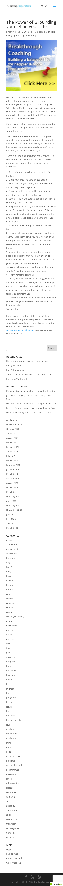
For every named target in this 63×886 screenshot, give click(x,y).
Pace (8, 751)
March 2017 (12, 460)
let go (9, 706)
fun (8, 648)
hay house (11, 670)
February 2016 (13, 465)
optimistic (11, 747)
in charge (11, 688)
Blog (8, 562)
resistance (11, 792)
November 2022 (14, 424)
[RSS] (39, 877)
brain (9, 576)
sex (8, 801)
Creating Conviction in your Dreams (33, 412)
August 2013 (12, 483)
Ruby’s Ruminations (16, 370)
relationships (12, 783)
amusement (12, 549)
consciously (12, 603)
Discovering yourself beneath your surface (27, 361)
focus (9, 643)
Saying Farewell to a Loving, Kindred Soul (36, 391)
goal (8, 652)
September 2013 (14, 478)
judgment (11, 697)
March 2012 (12, 487)
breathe (43, 31)
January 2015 (12, 469)
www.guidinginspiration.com (20, 330)
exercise (10, 639)
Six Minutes (12, 810)
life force (30, 35)
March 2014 (12, 474)
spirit (8, 814)
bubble (51, 31)
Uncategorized (13, 828)
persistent (11, 760)
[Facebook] (26, 877)
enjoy (9, 634)
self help (10, 796)
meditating (11, 733)
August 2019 (12, 451)
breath (34, 31)
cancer (9, 594)
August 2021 (12, 437)
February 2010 (13, 505)
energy (9, 35)
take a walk (11, 819)
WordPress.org (13, 862)
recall (9, 778)
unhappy (10, 832)
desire (9, 621)
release (9, 787)
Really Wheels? (13, 365)
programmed (12, 769)
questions (11, 774)
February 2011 (13, 496)
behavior (10, 558)
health (9, 679)
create (9, 612)
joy (7, 693)
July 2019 (10, 456)
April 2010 (11, 501)
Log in (9, 849)
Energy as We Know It (16, 379)
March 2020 (12, 442)
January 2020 (12, 447)
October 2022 (12, 429)
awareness (11, 553)
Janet (11, 31)
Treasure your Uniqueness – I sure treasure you (29, 374)
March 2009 (12, 528)
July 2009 (10, 514)
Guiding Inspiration (43, 882)
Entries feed (12, 853)
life (7, 711)
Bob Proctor (12, 567)
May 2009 (11, 519)
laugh (9, 702)
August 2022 (12, 433)
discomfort (11, 625)
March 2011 (12, 492)
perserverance (13, 756)
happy (9, 666)
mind (8, 742)
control (9, 607)
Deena (9, 412)
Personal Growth (14, 765)
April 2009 (11, 523)
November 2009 (14, 510)
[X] (33, 877)
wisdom (10, 837)
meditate (10, 729)
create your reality (15, 616)
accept (9, 540)
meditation (11, 738)
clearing (10, 598)
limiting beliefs (13, 720)
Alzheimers (11, 544)
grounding (19, 35)
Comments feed (14, 858)
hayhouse (11, 675)
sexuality (10, 805)
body (8, 571)
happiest (10, 661)
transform (11, 823)
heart (9, 684)
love (8, 724)
